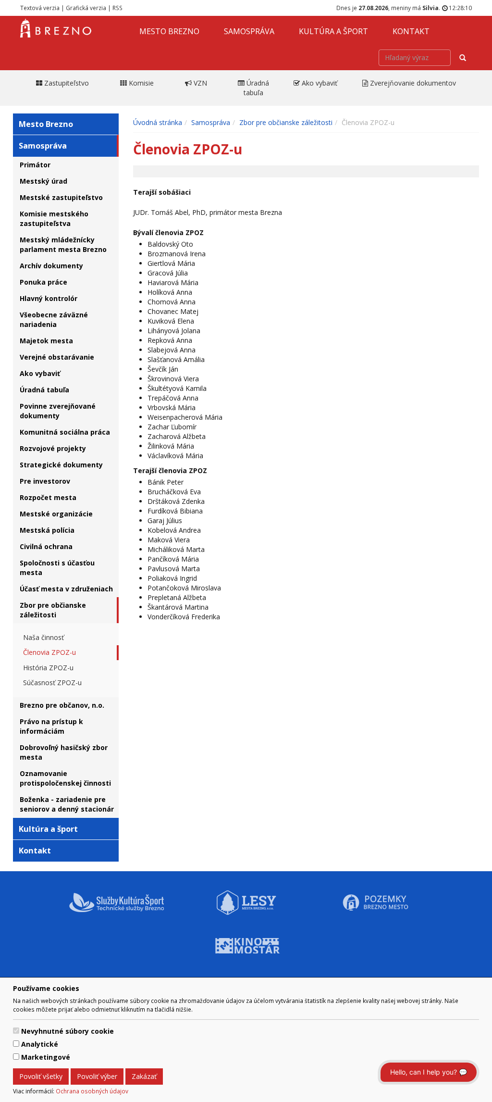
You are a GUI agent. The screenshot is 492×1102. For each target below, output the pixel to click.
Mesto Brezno (169, 31)
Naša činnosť (43, 637)
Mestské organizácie (56, 513)
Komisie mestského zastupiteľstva (54, 218)
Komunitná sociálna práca (65, 432)
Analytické (39, 1044)
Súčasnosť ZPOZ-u (52, 682)
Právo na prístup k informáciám (51, 726)
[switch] (16, 1030)
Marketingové (45, 1057)
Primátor (35, 164)
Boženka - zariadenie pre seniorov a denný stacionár (67, 804)
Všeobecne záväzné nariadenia (54, 319)
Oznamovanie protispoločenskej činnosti (65, 778)
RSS (117, 8)
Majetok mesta (46, 340)
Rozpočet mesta (48, 497)
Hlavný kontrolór (48, 298)
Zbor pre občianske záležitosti (53, 610)
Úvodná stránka (157, 122)
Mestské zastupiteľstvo (61, 197)
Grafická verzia (86, 8)
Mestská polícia (47, 530)
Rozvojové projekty (53, 448)
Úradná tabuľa (44, 389)
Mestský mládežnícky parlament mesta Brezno (63, 244)
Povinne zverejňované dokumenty (58, 410)
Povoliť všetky (40, 1076)
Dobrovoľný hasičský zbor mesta (64, 752)
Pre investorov (45, 481)
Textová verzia (40, 8)
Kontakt (411, 31)
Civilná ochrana (46, 546)
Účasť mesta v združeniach (66, 588)
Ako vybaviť (40, 373)
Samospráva (249, 31)
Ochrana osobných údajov (92, 1091)
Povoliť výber (97, 1076)
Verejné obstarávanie (57, 357)
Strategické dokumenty (61, 464)
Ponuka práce (43, 282)
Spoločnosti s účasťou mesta (57, 567)
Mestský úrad (43, 181)
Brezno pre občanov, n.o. (62, 705)
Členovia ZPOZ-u (49, 652)
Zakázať (144, 1076)
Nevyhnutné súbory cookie (67, 1031)
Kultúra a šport (333, 31)
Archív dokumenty (51, 265)
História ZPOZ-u (48, 667)
